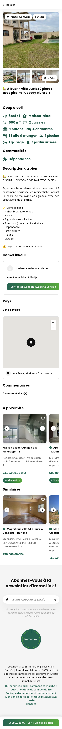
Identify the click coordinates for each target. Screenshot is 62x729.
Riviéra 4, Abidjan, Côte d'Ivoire (32, 373)
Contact (31, 704)
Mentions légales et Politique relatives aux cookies (31, 698)
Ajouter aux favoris (20, 16)
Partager (39, 16)
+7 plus (51, 78)
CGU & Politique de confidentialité (31, 689)
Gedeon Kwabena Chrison (32, 268)
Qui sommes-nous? (16, 686)
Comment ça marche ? (43, 686)
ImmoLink (22, 670)
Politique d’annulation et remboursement (31, 693)
